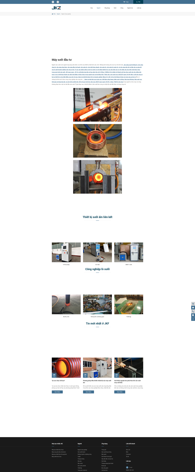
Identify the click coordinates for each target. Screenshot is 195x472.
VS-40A (97, 264)
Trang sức (104, 449)
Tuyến (79, 456)
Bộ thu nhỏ (66, 316)
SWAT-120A (128, 264)
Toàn (127, 2)
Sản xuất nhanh (81, 452)
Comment (128, 454)
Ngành (98, 8)
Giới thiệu (104, 461)
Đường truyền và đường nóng (84, 454)
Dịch (115, 8)
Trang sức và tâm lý (82, 470)
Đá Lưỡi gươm (105, 468)
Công (121, 8)
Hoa (91, 8)
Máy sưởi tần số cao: (57, 456)
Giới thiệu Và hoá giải (107, 456)
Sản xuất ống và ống (106, 452)
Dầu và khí (80, 463)
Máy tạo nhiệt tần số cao (58, 449)
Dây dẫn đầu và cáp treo (107, 458)
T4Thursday (66, 264)
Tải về (127, 456)
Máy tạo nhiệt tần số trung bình (59, 454)
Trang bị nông (81, 458)
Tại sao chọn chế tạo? (58, 380)
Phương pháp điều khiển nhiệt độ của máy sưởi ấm (97, 381)
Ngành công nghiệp (66, 14)
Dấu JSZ (128, 449)
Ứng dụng (107, 8)
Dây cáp (80, 461)
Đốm (127, 452)
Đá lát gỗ (104, 465)
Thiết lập (128, 316)
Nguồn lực (130, 8)
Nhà (55, 14)
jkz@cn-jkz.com (130, 470)
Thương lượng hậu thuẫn (107, 463)
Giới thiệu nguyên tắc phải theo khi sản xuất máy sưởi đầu (127, 381)
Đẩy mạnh (104, 454)
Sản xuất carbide (82, 465)
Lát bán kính (104, 470)
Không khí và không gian (97, 316)
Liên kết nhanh (130, 443)
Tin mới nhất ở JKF (97, 323)
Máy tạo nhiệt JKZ (57, 443)
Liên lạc (139, 8)
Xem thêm (57, 392)
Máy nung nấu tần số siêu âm (59, 452)
